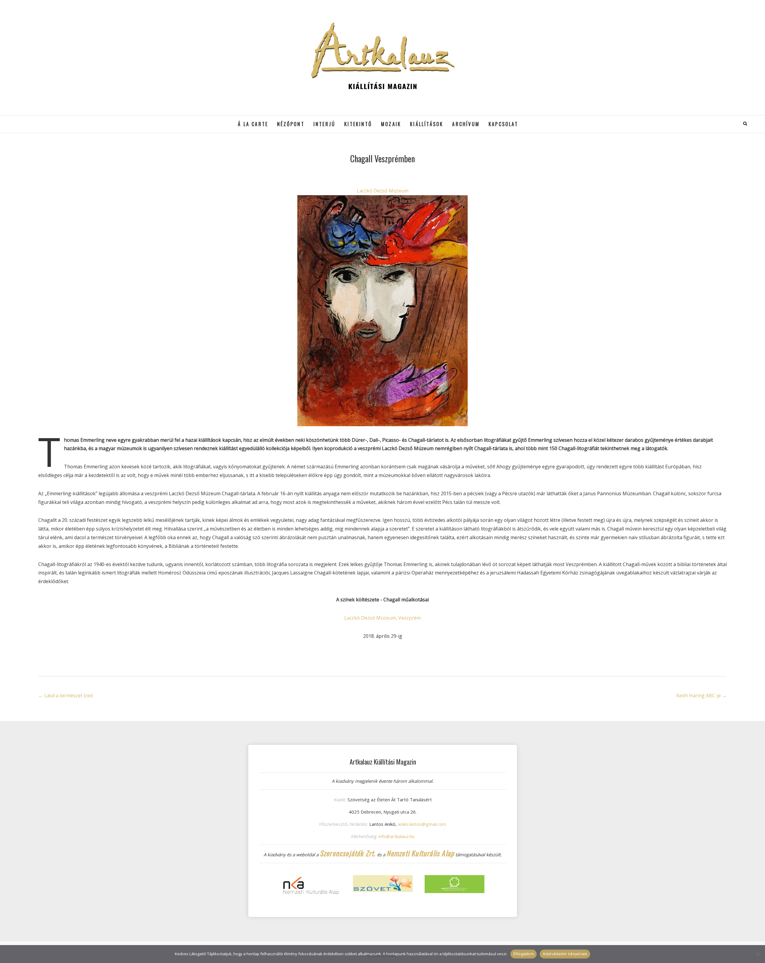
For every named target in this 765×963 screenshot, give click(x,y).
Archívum (466, 124)
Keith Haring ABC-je (701, 695)
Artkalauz (53, 120)
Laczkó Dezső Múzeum (382, 190)
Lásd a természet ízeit (65, 695)
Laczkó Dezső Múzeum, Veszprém (382, 618)
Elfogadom (523, 953)
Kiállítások (426, 124)
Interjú (324, 124)
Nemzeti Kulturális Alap (420, 853)
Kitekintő (358, 124)
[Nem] (758, 954)
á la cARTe (253, 124)
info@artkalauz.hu (396, 836)
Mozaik (391, 124)
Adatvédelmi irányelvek (565, 953)
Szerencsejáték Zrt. (348, 853)
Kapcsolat (503, 124)
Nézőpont (291, 124)
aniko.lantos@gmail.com (422, 824)
